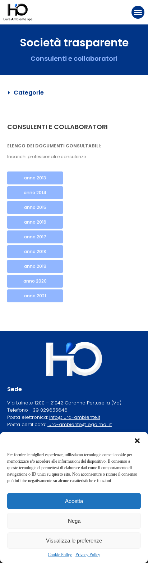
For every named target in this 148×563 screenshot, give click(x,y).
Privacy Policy (87, 554)
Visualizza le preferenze (74, 540)
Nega (74, 521)
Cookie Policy (60, 554)
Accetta (74, 501)
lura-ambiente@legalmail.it (79, 424)
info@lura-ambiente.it (74, 417)
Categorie (29, 92)
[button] (137, 440)
